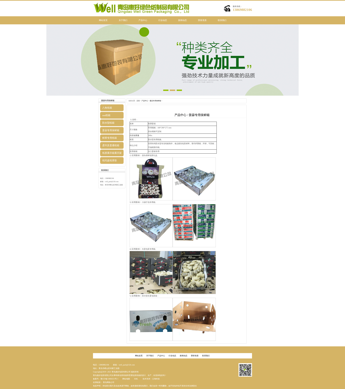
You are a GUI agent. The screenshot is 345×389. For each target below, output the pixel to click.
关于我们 (123, 20)
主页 (138, 101)
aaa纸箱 (106, 115)
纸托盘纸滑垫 (109, 160)
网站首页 (103, 20)
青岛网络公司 (108, 382)
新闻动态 (182, 20)
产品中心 (143, 20)
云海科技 (156, 379)
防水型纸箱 (108, 122)
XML (136, 379)
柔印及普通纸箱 (110, 145)
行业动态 (162, 20)
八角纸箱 (107, 107)
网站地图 (126, 379)
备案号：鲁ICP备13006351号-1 (105, 379)
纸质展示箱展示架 (112, 153)
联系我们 (222, 20)
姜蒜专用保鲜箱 (110, 130)
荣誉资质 (202, 20)
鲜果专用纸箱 (109, 138)
